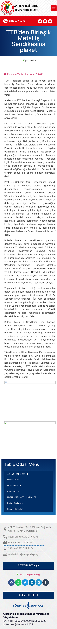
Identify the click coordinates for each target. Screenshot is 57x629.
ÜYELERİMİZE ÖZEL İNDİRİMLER (21, 497)
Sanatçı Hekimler (15, 509)
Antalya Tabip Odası (16, 474)
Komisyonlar (12, 485)
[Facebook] (45, 21)
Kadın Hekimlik (13, 491)
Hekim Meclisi (13, 479)
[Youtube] (50, 21)
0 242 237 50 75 (16, 21)
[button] (54, 8)
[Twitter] (40, 21)
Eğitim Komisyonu (15, 503)
